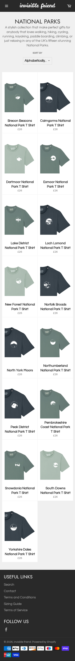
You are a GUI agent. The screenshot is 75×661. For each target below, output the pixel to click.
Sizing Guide (13, 604)
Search (9, 584)
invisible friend (22, 642)
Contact (10, 591)
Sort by (37, 53)
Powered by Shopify (44, 642)
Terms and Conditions (20, 597)
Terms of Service (16, 610)
